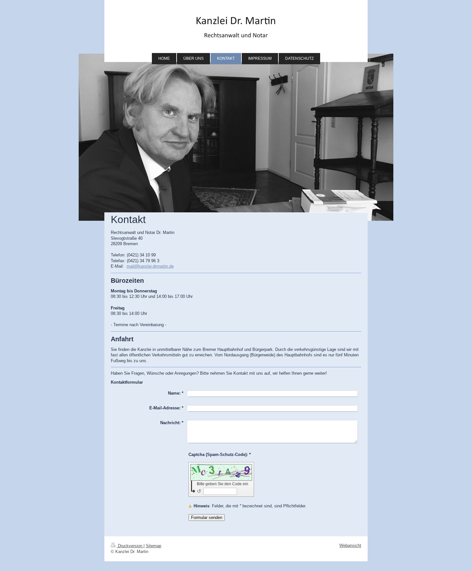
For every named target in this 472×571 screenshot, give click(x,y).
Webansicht (350, 545)
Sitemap (153, 545)
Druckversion (130, 545)
